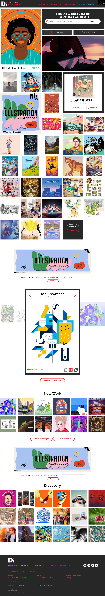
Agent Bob (97, 513)
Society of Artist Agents (44, 585)
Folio (52, 78)
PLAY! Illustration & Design (45, 578)
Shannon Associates (8, 532)
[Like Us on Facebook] (92, 565)
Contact (80, 4)
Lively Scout (61, 403)
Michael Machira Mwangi (26, 531)
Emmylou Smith (97, 403)
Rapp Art (52, 99)
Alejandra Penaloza (96, 531)
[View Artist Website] (39, 69)
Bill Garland (9, 183)
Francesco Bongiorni (52, 98)
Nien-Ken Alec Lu (93, 162)
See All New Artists (64, 439)
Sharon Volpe (73, 141)
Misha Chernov (96, 421)
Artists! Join (91, 4)
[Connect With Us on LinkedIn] (96, 565)
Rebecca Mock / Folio (49, 69)
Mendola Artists (10, 163)
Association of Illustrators (16, 585)
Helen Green (8, 495)
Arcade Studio (9, 141)
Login (65, 565)
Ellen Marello (73, 183)
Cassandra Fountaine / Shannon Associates (13, 69)
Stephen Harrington (9, 204)
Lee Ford (30, 225)
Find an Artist (13, 565)
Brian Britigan (94, 119)
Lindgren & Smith (61, 514)
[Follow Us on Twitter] (84, 565)
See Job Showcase (55, 4)
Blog (56, 565)
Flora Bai (51, 225)
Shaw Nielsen (44, 531)
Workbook (40, 575)
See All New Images (41, 439)
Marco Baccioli (10, 162)
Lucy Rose (26, 495)
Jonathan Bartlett (31, 141)
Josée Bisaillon (73, 204)
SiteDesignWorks (70, 578)
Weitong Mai (8, 421)
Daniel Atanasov (52, 77)
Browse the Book (69, 4)
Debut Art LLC (9, 78)
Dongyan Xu (26, 513)
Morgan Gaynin (93, 120)
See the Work (25, 565)
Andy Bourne (52, 119)
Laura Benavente (8, 513)
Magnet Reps (26, 514)
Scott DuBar (93, 204)
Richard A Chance (43, 421)
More (72, 230)
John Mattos (26, 403)
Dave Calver (10, 225)
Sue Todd (93, 141)
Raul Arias (73, 119)
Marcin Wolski (52, 183)
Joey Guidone (43, 495)
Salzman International (44, 496)
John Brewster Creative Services (51, 142)
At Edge (10, 575)
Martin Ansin (51, 204)
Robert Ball (52, 162)
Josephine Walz (79, 403)
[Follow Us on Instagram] (88, 565)
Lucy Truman (31, 204)
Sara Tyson (31, 183)
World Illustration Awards (73, 575)
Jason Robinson (31, 77)
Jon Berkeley (79, 495)
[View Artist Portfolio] (36, 69)
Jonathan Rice (72, 162)
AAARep (10, 184)
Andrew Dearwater (52, 141)
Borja (10, 77)
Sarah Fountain (61, 531)
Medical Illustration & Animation (18, 578)
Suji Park (8, 531)
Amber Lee (43, 513)
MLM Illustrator (79, 513)
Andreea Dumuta (96, 495)
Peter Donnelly (94, 183)
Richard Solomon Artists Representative (25, 405)
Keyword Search (58, 32)
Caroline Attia (31, 162)
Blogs (85, 4)
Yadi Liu (79, 421)
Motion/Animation (89, 32)
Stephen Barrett (26, 421)
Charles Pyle (61, 513)
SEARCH (43, 4)
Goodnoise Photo (73, 163)
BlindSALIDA (32, 369)
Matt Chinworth (8, 403)
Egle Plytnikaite (61, 495)
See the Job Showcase (52, 380)
